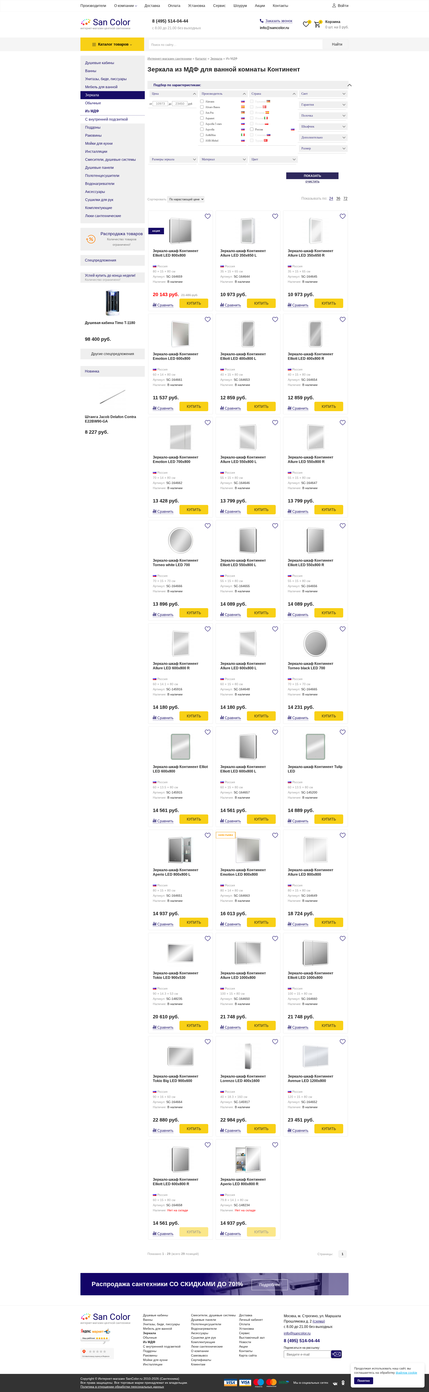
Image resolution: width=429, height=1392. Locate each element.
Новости (245, 1342)
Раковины (93, 135)
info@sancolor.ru (274, 28)
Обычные (93, 103)
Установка (196, 6)
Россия (259, 129)
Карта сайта (248, 1355)
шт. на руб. (334, 24)
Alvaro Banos (212, 107)
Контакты (280, 6)
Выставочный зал (252, 1337)
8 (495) (170, 21)
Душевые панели (99, 168)
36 (338, 198)
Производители (93, 6)
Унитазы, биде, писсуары (106, 79)
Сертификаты (201, 1360)
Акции (260, 6)
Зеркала (92, 95)
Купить (194, 303)
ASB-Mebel (211, 140)
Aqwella (209, 129)
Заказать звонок (278, 21)
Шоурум (240, 6)
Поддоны (93, 127)
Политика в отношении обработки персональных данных (122, 1386)
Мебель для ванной (101, 87)
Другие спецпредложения (112, 354)
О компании (124, 6)
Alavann (209, 101)
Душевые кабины (99, 63)
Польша (260, 124)
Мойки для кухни (99, 143)
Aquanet (209, 118)
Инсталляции (96, 151)
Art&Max (210, 135)
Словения (261, 135)
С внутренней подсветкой (106, 119)
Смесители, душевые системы (110, 159)
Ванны (90, 71)
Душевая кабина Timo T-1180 (110, 323)
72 (345, 198)
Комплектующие (98, 208)
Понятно (364, 1380)
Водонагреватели (99, 184)
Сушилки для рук (99, 200)
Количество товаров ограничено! (122, 238)
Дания (259, 107)
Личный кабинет (251, 1319)
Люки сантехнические (103, 216)
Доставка (152, 6)
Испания (260, 112)
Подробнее (269, 1285)
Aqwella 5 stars (213, 124)
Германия (261, 101)
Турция (259, 140)
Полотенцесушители (102, 176)
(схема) (319, 1321)
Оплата (174, 6)
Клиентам (198, 1364)
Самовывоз (199, 1355)
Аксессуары (95, 192)
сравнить (165, 305)
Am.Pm (209, 112)
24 (331, 198)
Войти (343, 6)
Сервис (219, 6)
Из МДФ (92, 111)
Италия (259, 118)
